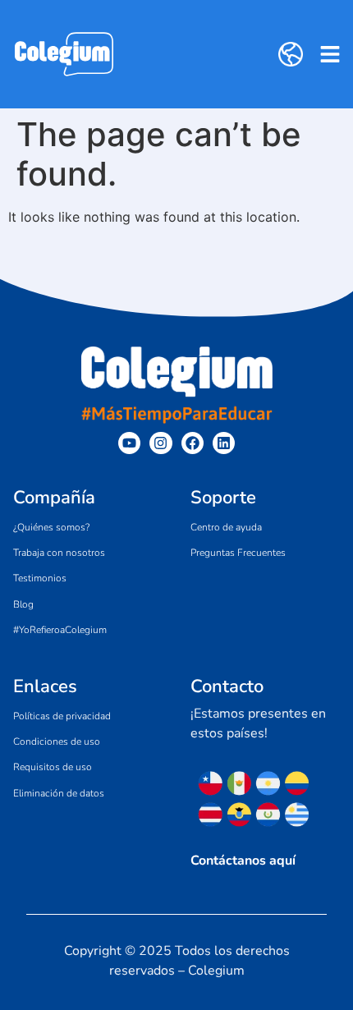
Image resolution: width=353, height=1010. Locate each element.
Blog (23, 604)
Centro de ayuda (226, 527)
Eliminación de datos (58, 793)
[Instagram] (160, 443)
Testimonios (39, 578)
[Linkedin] (224, 443)
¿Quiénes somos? (51, 527)
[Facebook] (192, 443)
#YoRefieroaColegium (60, 629)
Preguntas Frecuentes (238, 552)
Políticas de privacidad (62, 716)
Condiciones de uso (56, 741)
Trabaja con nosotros (59, 552)
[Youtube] (129, 443)
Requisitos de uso (52, 767)
